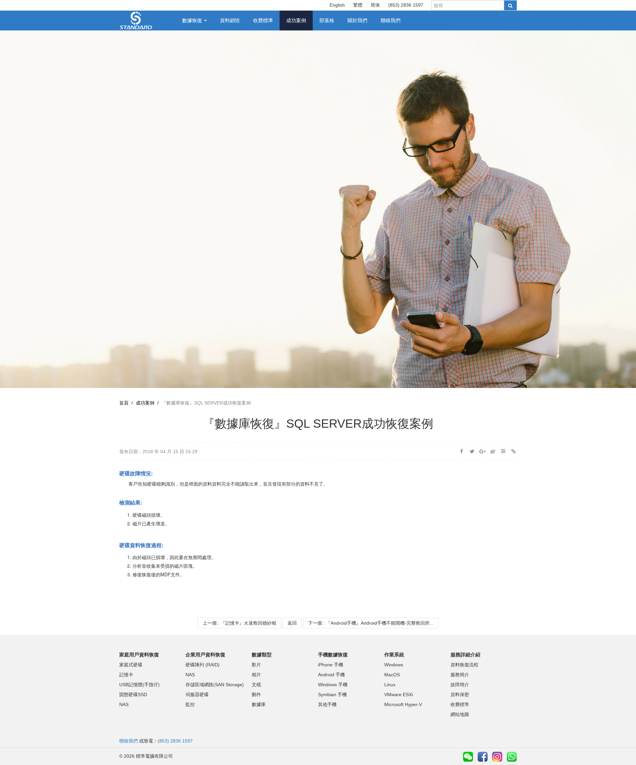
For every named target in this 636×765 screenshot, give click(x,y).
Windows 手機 (332, 684)
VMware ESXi (398, 694)
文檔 (256, 684)
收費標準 (263, 20)
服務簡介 (459, 674)
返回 (292, 623)
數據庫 (259, 704)
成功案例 (296, 20)
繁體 (357, 5)
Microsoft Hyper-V (403, 704)
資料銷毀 (230, 20)
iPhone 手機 (330, 664)
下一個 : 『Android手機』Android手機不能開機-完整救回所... (371, 623)
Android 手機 (331, 674)
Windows (393, 664)
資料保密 (459, 694)
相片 (256, 674)
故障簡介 (459, 684)
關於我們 (357, 20)
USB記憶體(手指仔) (139, 684)
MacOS (392, 674)
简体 (375, 5)
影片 (256, 664)
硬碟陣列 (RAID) (203, 664)
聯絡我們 (390, 20)
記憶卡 (126, 674)
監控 (190, 704)
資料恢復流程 (464, 664)
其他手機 (327, 704)
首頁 (124, 403)
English (337, 5)
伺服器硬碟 (197, 694)
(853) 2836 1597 (405, 5)
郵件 (256, 694)
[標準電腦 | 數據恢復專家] (136, 20)
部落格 (326, 20)
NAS (124, 704)
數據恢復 (192, 20)
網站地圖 (459, 714)
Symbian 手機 (332, 694)
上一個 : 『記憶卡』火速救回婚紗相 (239, 623)
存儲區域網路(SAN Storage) (215, 684)
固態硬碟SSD (133, 694)
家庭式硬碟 (130, 664)
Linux (390, 684)
